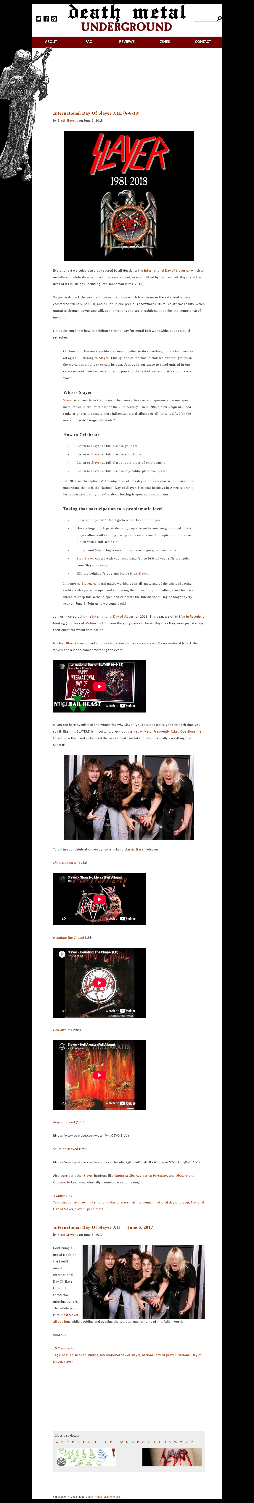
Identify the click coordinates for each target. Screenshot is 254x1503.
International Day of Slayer (164, 271)
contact (203, 42)
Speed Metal (95, 1209)
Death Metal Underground (103, 1497)
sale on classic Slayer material (158, 643)
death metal (71, 1202)
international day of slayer (109, 1202)
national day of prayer (172, 1202)
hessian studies (86, 1355)
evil (85, 1202)
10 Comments (63, 1348)
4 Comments (62, 1196)
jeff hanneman (142, 1202)
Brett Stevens (68, 121)
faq (89, 42)
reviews (127, 42)
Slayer (184, 277)
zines (165, 42)
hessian (67, 1355)
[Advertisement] (131, 79)
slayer (79, 1209)
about (51, 42)
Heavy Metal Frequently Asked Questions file (168, 731)
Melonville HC (96, 623)
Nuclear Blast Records (70, 643)
